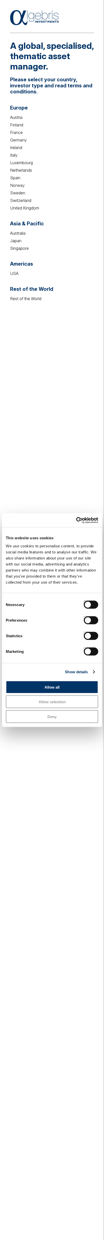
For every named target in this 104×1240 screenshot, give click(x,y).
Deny (52, 716)
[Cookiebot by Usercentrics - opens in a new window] (76, 520)
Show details (76, 672)
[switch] (86, 618)
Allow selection (52, 702)
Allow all (52, 687)
